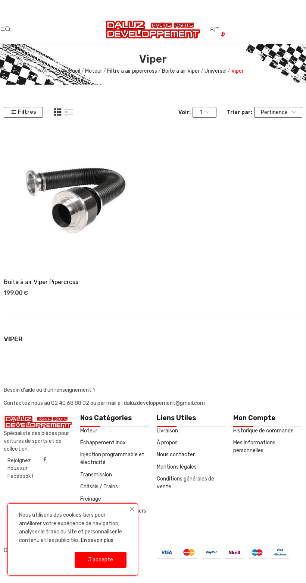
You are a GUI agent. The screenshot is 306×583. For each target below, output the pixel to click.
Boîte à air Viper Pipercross (41, 282)
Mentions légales (177, 467)
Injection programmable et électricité (112, 458)
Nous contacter (176, 454)
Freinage (90, 499)
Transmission (96, 475)
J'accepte (100, 560)
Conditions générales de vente (185, 483)
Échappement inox (103, 442)
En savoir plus (97, 540)
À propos (167, 442)
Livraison (167, 431)
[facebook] (44, 460)
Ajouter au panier (76, 258)
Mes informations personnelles (254, 446)
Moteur (88, 431)
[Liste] (69, 112)
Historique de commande (263, 431)
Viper (13, 339)
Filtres (27, 112)
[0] (216, 30)
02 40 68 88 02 (70, 403)
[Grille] (57, 112)
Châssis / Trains (99, 486)
